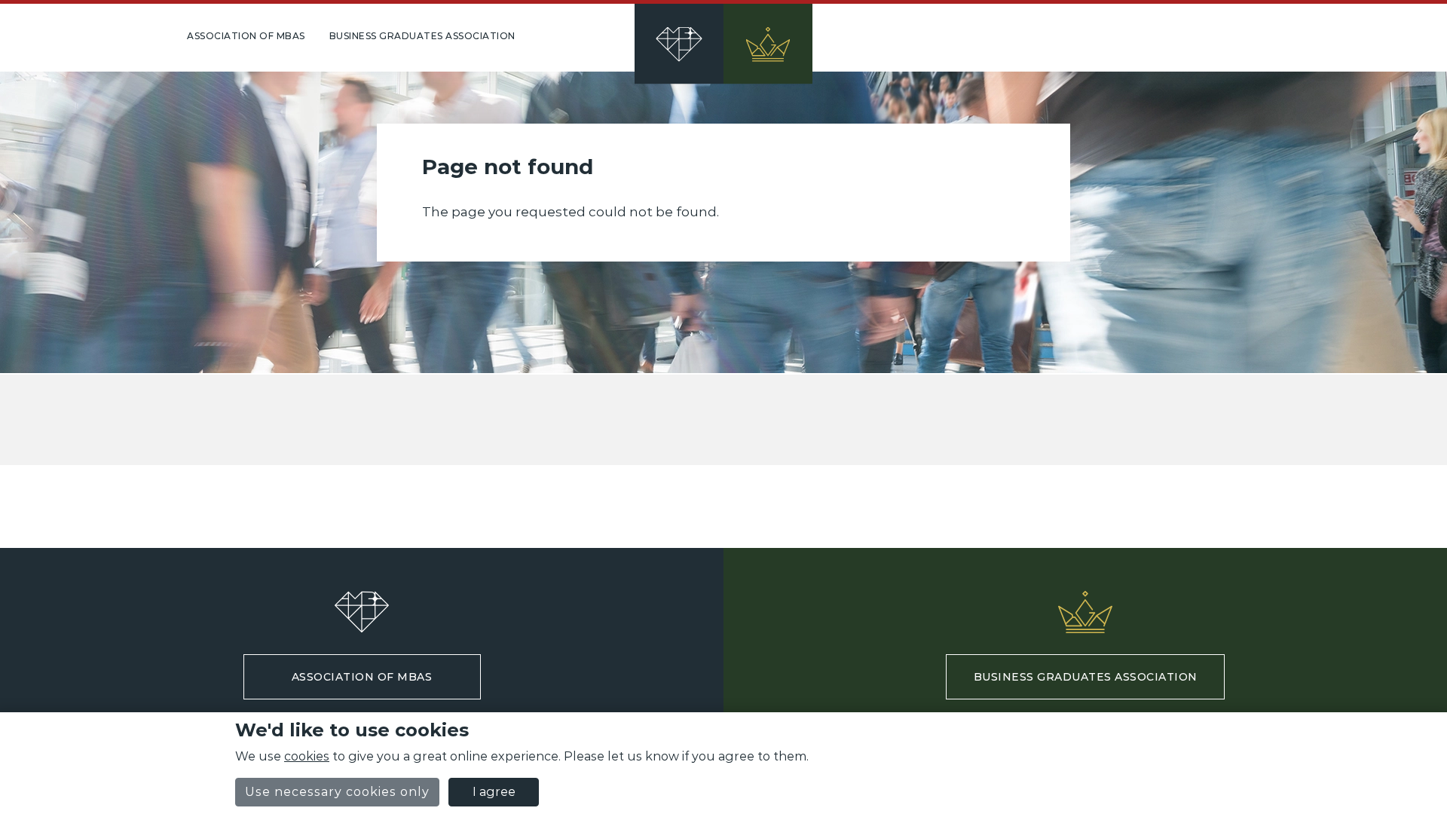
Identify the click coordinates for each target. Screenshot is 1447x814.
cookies (306, 756)
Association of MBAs (246, 35)
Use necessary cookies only (337, 792)
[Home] (723, 38)
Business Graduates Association (422, 35)
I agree (494, 792)
